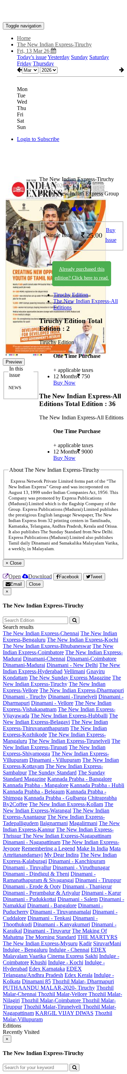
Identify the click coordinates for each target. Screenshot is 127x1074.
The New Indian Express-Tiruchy (62, 681)
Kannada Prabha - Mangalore (35, 785)
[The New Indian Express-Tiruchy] (63, 11)
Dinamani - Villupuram (55, 760)
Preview (14, 362)
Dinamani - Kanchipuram (76, 861)
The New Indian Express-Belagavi (60, 719)
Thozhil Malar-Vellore (63, 994)
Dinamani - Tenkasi (49, 918)
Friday (24, 63)
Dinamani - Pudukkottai (29, 899)
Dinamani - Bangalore (52, 905)
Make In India (92, 848)
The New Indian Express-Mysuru (40, 943)
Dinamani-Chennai (44, 659)
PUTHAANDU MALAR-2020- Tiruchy (49, 988)
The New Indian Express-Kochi (82, 640)
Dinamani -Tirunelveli (72, 697)
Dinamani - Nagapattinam (31, 842)
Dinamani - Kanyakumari (61, 924)
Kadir (85, 943)
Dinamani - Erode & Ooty (32, 886)
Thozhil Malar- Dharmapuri (83, 981)
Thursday (43, 63)
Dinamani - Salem (78, 899)
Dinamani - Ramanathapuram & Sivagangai (49, 877)
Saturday (99, 57)
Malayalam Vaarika (24, 956)
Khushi (38, 962)
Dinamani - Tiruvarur (47, 931)
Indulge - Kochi (65, 962)
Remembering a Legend (48, 848)
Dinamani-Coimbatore (91, 659)
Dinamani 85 (36, 981)
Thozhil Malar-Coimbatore (51, 1000)
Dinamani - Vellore (52, 703)
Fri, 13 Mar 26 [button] (34, 51)
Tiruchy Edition (70, 295)
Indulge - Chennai (69, 950)
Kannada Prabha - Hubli (97, 785)
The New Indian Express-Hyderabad (61, 668)
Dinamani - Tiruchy (25, 697)
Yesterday (58, 57)
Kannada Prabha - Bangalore (79, 779)
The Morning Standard (50, 937)
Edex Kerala (78, 975)
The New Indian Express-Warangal (58, 807)
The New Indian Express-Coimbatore (58, 649)
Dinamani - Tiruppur (98, 880)
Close (35, 584)
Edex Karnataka (47, 969)
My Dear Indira (61, 855)
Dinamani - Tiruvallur (27, 867)
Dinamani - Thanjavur (87, 886)
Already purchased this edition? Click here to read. (82, 273)
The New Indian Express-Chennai (41, 633)
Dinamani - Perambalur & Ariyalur (41, 893)
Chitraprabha (102, 798)
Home (24, 38)
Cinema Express (65, 956)
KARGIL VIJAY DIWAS (64, 1013)
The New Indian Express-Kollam (66, 804)
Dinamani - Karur (101, 893)
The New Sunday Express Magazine (70, 678)
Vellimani (74, 671)
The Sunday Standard (52, 773)
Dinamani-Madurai (24, 665)
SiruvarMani (107, 943)
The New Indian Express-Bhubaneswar (47, 646)
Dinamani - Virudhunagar (81, 867)
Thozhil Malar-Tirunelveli (53, 1007)
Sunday (79, 57)
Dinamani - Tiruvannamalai (60, 912)
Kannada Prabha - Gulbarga (55, 798)
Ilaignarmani (54, 823)
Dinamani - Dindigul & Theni (36, 874)
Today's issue (32, 57)
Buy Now (64, 383)
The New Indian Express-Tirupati (61, 744)
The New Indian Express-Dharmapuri (82, 690)
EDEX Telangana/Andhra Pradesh (42, 972)
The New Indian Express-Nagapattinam (67, 836)
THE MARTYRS (97, 937)
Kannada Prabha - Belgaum (34, 792)
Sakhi (91, 956)
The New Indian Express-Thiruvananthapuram (55, 725)
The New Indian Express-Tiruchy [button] (54, 44)
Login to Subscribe (38, 139)
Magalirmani (83, 823)
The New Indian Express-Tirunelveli (69, 741)
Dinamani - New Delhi (72, 665)
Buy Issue (110, 235)
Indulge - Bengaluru (25, 950)
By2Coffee (15, 804)
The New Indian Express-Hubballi (69, 716)
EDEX (98, 950)
